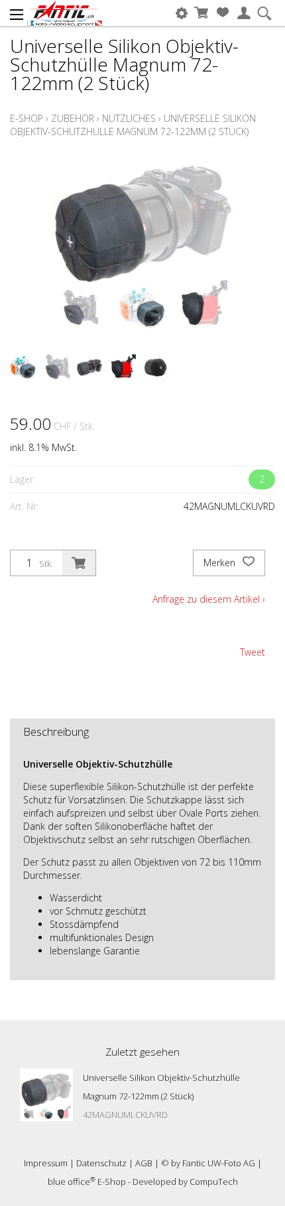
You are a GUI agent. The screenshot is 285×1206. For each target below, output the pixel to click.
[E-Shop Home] (65, 13)
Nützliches (129, 118)
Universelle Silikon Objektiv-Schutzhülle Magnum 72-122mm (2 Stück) (133, 125)
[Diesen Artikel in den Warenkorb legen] (78, 563)
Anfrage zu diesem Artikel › (208, 599)
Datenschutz (101, 1163)
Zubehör (72, 118)
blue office (71, 1181)
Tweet (252, 652)
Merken (220, 562)
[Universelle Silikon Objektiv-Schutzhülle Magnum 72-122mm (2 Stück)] (46, 1094)
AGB (143, 1163)
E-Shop (26, 118)
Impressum (46, 1163)
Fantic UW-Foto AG (218, 1163)
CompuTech (214, 1181)
